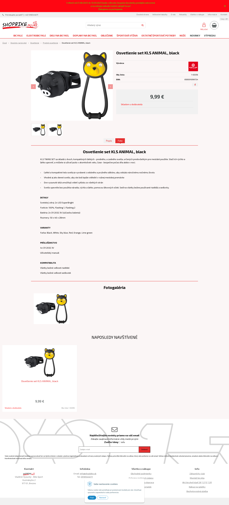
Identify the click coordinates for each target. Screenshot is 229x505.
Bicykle (18, 35)
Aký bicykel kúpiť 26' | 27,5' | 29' (197, 482)
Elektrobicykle (36, 35)
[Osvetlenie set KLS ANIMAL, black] (72, 85)
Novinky (195, 35)
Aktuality (183, 14)
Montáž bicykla (197, 478)
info (123, 442)
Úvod (4, 43)
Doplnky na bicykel (85, 35)
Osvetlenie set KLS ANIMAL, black (39, 381)
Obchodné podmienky (141, 473)
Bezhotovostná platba (197, 491)
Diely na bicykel (59, 35)
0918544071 (87, 476)
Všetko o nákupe (197, 14)
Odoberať (144, 449)
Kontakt (224, 14)
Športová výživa (127, 35)
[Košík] (214, 25)
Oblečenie (107, 35)
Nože (183, 35)
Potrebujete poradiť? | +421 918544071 (21, 15)
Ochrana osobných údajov (141, 478)
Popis (109, 140)
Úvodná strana (142, 14)
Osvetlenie (34, 43)
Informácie (212, 14)
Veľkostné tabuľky (159, 14)
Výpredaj (210, 35)
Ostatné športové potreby (158, 35)
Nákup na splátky (197, 487)
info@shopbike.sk (88, 473)
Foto (120, 140)
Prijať (92, 498)
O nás (173, 14)
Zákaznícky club (197, 473)
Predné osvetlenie (50, 43)
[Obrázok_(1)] (51, 308)
